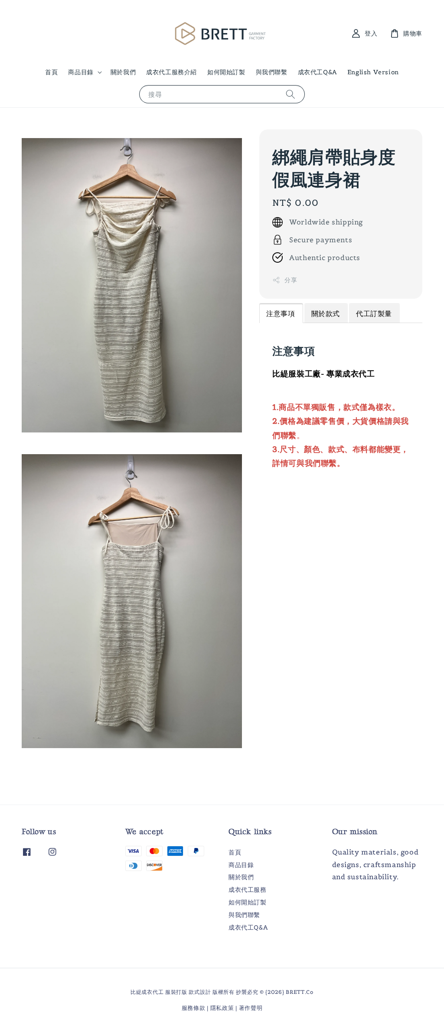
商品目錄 (80, 72)
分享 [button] (290, 280)
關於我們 (123, 72)
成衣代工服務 (248, 890)
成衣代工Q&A (317, 72)
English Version (373, 72)
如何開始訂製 (226, 72)
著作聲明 (251, 1008)
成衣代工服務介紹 (171, 72)
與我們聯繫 (271, 72)
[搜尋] (290, 94)
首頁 (51, 72)
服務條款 (194, 1008)
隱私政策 (222, 1008)
